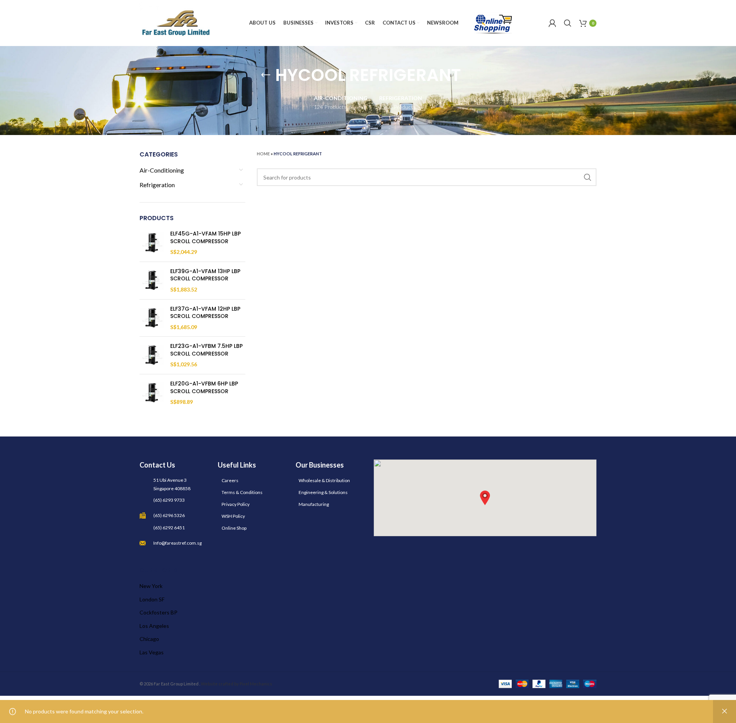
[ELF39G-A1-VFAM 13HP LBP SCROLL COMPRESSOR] (152, 280)
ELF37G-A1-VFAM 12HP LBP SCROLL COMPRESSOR (205, 312)
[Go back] (265, 75)
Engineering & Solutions (323, 492)
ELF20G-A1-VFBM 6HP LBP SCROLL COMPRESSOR (204, 387)
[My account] (552, 23)
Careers (230, 480)
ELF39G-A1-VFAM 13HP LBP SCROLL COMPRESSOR (205, 275)
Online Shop (234, 528)
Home (263, 153)
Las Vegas (152, 652)
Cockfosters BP (158, 612)
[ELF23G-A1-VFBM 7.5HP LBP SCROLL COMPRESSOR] (152, 355)
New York (151, 586)
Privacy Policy (236, 504)
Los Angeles (154, 626)
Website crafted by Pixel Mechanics (236, 683)
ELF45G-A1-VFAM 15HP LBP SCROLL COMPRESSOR (205, 237)
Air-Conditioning (162, 170)
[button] (485, 498)
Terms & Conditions (242, 492)
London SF (152, 599)
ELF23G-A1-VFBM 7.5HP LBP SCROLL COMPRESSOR (206, 350)
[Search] (567, 23)
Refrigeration (157, 184)
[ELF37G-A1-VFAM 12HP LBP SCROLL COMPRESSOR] (152, 318)
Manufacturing (314, 504)
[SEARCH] (587, 177)
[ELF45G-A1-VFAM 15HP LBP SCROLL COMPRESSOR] (152, 243)
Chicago (149, 639)
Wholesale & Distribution (324, 480)
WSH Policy (233, 516)
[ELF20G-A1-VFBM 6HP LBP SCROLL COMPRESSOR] (152, 393)
